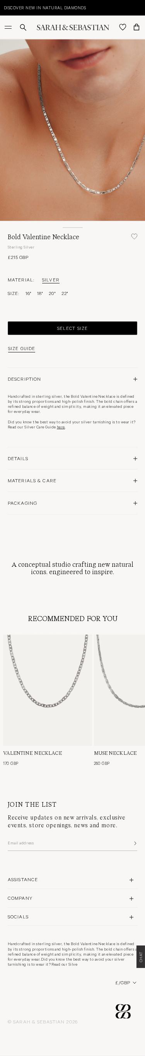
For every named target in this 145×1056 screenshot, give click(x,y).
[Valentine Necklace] (47, 690)
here (61, 426)
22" (64, 293)
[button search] (23, 27)
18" (40, 293)
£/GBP (122, 982)
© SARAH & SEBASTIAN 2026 (43, 1021)
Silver (51, 279)
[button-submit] (134, 843)
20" (52, 293)
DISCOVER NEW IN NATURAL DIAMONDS (45, 7)
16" (28, 293)
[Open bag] (136, 27)
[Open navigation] (9, 27)
